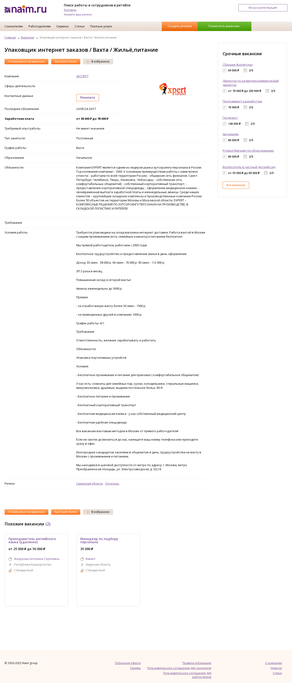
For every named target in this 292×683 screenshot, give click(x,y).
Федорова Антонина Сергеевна (36, 559)
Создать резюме (180, 26)
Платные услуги (101, 26)
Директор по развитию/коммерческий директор (251, 83)
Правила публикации (196, 663)
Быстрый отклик (66, 61)
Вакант (90, 559)
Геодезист (230, 118)
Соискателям (14, 26)
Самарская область (89, 483)
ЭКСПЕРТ (82, 76)
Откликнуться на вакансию (26, 61)
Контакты (70, 10)
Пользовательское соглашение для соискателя (179, 668)
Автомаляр (231, 134)
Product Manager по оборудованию (248, 150)
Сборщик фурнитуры (238, 64)
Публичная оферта (128, 663)
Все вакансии (236, 185)
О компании (273, 663)
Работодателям (40, 26)
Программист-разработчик (242, 101)
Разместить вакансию (224, 26)
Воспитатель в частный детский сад (249, 167)
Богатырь (112, 483)
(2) (47, 524)
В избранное (100, 61)
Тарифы (135, 668)
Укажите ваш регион (78, 14)
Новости (276, 668)
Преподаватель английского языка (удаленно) (32, 540)
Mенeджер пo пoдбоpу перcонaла (99, 540)
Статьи (79, 26)
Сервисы (62, 26)
